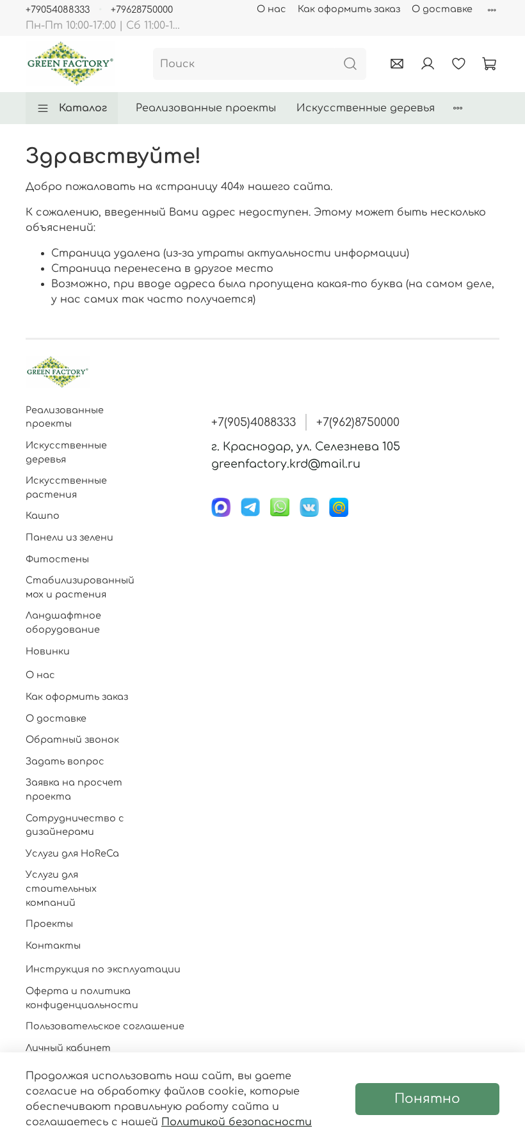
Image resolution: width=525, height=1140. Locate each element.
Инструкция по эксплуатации (103, 969)
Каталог (83, 108)
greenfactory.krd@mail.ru (285, 463)
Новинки (48, 651)
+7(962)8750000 (358, 422)
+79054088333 (58, 9)
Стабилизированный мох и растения (80, 587)
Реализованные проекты (206, 108)
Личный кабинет (68, 1048)
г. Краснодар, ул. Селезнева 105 (305, 446)
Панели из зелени (69, 537)
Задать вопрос (65, 761)
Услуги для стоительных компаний (61, 888)
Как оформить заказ (349, 9)
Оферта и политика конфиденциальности (82, 998)
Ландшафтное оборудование (63, 622)
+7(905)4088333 (253, 422)
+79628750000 (142, 9)
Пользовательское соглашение (105, 1026)
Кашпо (43, 516)
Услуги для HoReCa (72, 853)
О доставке (442, 9)
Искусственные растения (66, 487)
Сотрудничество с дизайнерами (75, 825)
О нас (271, 9)
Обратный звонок (72, 739)
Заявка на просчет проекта (74, 789)
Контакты (53, 945)
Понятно (427, 1098)
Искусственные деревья (365, 108)
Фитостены (57, 559)
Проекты (49, 924)
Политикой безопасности (236, 1122)
